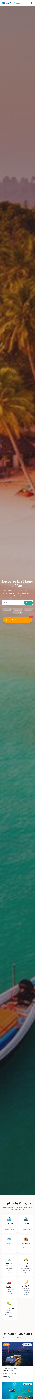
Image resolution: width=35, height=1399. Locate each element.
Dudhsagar (28, 609)
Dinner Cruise (18, 609)
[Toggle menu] (31, 3)
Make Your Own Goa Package (18, 619)
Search (28, 603)
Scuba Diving (7, 609)
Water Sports (17, 612)
